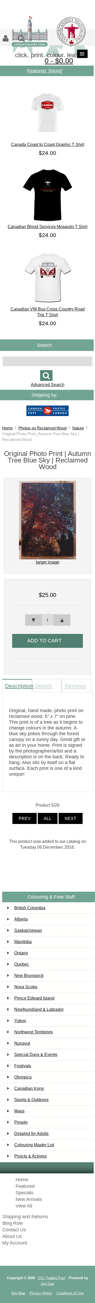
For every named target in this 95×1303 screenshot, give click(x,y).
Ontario (21, 953)
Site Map (18, 1293)
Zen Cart (47, 1284)
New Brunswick (29, 975)
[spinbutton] (47, 620)
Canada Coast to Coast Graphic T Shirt (47, 144)
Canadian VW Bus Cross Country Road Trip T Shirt (48, 312)
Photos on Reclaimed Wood (42, 428)
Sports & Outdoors (31, 1099)
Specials (25, 1192)
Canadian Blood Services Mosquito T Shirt (47, 226)
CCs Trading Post (51, 1278)
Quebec (21, 964)
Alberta (21, 919)
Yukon (20, 1020)
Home (7, 428)
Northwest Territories (33, 1032)
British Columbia (29, 908)
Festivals (22, 1066)
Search (44, 345)
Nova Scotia (25, 987)
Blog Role (12, 1223)
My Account (14, 1243)
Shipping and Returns (25, 1216)
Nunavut (22, 1043)
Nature (78, 428)
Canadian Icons (29, 1088)
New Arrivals (29, 1199)
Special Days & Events (35, 1054)
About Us (12, 1236)
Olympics (23, 1077)
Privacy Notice (41, 1293)
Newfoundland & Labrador (39, 1009)
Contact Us (14, 1229)
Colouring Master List (34, 1145)
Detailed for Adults (31, 1133)
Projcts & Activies (30, 1156)
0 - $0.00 (59, 61)
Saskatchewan (28, 930)
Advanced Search (47, 384)
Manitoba (23, 941)
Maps (19, 1111)
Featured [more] (44, 70)
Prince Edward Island (34, 998)
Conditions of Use (70, 1293)
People (21, 1122)
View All (24, 1206)
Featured (25, 1186)
